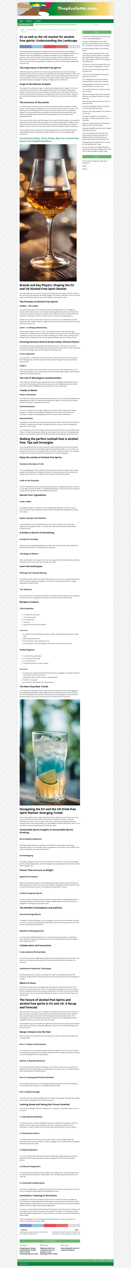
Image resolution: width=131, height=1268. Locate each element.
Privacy (29, 21)
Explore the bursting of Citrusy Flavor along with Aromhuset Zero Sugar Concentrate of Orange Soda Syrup (96, 96)
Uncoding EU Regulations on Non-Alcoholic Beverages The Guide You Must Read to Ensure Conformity (96, 118)
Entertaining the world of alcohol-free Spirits (70, 1249)
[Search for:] (102, 24)
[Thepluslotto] (65, 14)
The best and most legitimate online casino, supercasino (95, 162)
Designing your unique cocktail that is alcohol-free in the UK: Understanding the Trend (29, 1251)
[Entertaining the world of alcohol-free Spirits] (70, 1245)
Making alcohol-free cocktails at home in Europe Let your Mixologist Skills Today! (48, 1251)
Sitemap (38, 21)
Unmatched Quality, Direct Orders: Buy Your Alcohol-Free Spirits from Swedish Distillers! (49, 139)
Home (21, 21)
